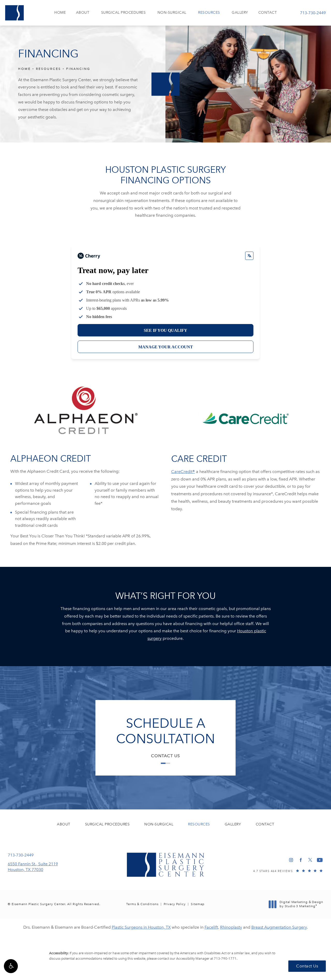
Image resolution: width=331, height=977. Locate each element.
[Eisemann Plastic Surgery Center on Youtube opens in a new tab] (319, 859)
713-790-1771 (225, 958)
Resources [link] (209, 12)
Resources (48, 69)
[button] (11, 966)
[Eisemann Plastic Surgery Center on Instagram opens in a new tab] (291, 859)
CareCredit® (183, 471)
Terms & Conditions (142, 904)
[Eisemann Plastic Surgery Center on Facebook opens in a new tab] (300, 859)
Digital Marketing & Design (301, 904)
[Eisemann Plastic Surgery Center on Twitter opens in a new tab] (310, 859)
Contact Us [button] (307, 966)
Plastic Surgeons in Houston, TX (141, 927)
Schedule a (165, 731)
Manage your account (165, 347)
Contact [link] (267, 12)
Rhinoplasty (231, 927)
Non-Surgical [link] (171, 12)
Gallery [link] (240, 12)
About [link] (82, 12)
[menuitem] (60, 13)
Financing (78, 69)
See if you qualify (165, 330)
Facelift (211, 927)
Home (24, 69)
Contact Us (165, 755)
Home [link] (60, 12)
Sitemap (198, 904)
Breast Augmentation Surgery (279, 927)
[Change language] (249, 256)
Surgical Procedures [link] (123, 12)
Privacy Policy (175, 904)
